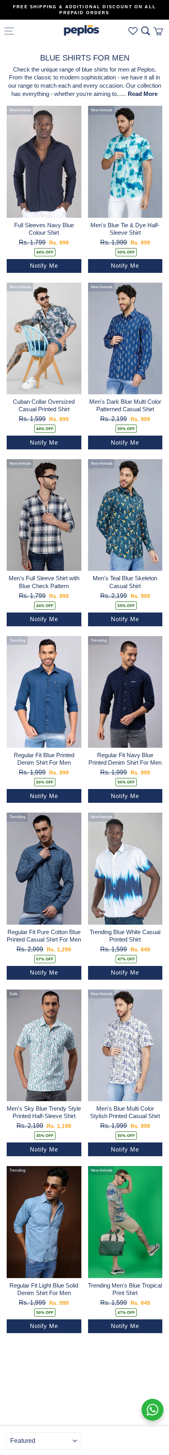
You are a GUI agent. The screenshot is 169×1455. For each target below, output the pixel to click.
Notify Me (44, 265)
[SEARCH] (146, 31)
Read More (143, 94)
